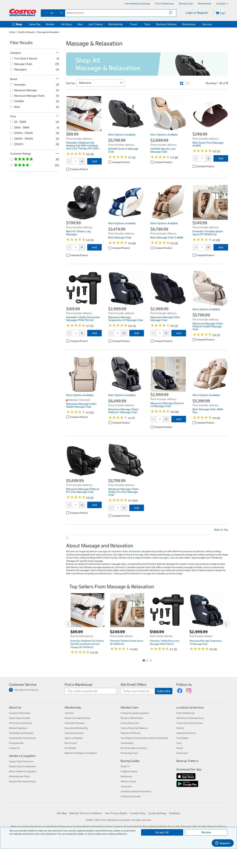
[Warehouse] (196, 24)
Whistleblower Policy (19, 776)
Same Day (34, 24)
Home (12, 32)
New (80, 24)
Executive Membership (76, 728)
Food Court (182, 753)
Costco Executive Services (189, 723)
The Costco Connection (20, 723)
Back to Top (221, 529)
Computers (126, 786)
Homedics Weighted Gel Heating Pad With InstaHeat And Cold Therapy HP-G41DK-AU (87, 644)
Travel (133, 24)
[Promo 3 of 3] (150, 660)
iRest (140, 564)
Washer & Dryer (128, 781)
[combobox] (52, 13)
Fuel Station (182, 738)
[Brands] (55, 24)
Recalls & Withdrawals (132, 718)
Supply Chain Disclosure (21, 761)
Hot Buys (66, 24)
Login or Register (196, 13)
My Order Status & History (134, 748)
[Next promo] (226, 624)
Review (206, 832)
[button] (172, 13)
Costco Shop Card (130, 723)
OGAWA (151, 564)
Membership (115, 24)
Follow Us (184, 684)
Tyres (147, 24)
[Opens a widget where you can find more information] (223, 843)
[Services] (212, 24)
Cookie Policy (137, 813)
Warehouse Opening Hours (190, 718)
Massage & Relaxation (48, 32)
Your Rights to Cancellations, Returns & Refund (144, 738)
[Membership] (123, 24)
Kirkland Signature (18, 728)
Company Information (20, 713)
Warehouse (188, 24)
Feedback (174, 813)
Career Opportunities (19, 718)
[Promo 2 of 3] (147, 660)
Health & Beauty (26, 32)
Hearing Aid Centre (186, 733)
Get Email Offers (133, 684)
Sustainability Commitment (22, 738)
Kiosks (179, 748)
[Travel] (137, 24)
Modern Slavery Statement (22, 766)
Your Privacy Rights (116, 813)
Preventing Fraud (129, 753)
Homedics (120, 567)
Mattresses (126, 776)
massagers (163, 557)
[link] (84, 129)
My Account (71, 743)
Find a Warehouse (78, 684)
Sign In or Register (74, 738)
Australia (220, 3)
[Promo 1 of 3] (143, 660)
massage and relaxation (110, 551)
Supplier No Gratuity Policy (22, 781)
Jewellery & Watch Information (136, 791)
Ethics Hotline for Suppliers (23, 771)
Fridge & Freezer (129, 771)
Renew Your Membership (77, 718)
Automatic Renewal (74, 723)
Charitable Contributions (21, 733)
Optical (180, 728)
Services (207, 24)
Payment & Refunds (131, 733)
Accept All (162, 832)
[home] (23, 12)
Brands (50, 24)
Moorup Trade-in (187, 761)
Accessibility (127, 743)
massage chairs (141, 554)
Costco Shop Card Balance (134, 728)
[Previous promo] (68, 624)
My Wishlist (70, 748)
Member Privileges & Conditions (81, 753)
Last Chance (95, 24)
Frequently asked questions (135, 713)
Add (94, 161)
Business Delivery (166, 24)
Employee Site (16, 743)
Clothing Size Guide (131, 796)
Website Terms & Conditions (85, 813)
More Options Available (122, 134)
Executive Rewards (74, 733)
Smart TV (125, 766)
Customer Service (22, 684)
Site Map (62, 813)
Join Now (69, 713)
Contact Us (14, 748)
